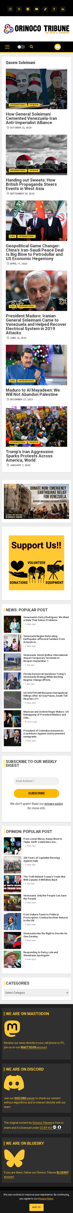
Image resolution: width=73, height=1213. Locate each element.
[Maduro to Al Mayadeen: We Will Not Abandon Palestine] (36, 365)
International (18, 105)
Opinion (34, 105)
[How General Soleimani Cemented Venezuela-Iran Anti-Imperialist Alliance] (36, 89)
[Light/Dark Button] (21, 47)
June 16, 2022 (18, 338)
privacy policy (54, 804)
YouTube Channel (53, 47)
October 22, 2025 (21, 127)
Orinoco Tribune (42, 1122)
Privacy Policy (45, 1198)
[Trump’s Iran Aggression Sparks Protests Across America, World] (36, 426)
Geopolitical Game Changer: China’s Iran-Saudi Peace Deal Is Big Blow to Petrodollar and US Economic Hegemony (34, 252)
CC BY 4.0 (46, 1127)
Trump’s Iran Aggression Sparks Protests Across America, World (29, 456)
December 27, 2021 (21, 399)
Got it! (36, 1207)
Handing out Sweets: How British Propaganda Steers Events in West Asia (31, 184)
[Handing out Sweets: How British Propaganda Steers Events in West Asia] (36, 155)
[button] (7, 49)
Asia (12, 236)
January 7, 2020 (20, 465)
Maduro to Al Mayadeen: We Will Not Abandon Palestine (33, 392)
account (34, 1047)
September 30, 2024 (22, 193)
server (24, 1098)
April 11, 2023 (18, 263)
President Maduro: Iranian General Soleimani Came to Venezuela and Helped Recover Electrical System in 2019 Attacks (36, 324)
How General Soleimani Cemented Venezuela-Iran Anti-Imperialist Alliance (31, 118)
